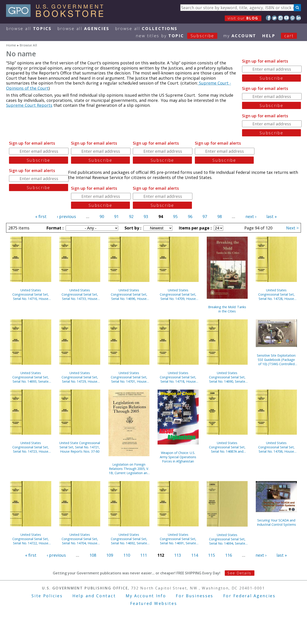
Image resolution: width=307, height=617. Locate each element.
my (239, 35)
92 (131, 216)
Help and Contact (94, 595)
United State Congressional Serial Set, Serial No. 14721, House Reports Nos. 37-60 (79, 447)
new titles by (175, 35)
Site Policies (46, 595)
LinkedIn (298, 17)
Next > (292, 228)
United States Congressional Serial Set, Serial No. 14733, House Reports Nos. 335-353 (80, 294)
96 (190, 216)
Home (11, 45)
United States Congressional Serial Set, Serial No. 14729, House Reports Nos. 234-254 (80, 377)
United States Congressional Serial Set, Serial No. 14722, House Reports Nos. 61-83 (30, 538)
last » (271, 216)
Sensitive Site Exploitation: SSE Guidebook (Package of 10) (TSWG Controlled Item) (276, 359)
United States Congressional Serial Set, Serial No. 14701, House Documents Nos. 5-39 (129, 377)
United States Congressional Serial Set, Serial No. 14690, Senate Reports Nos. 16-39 (227, 377)
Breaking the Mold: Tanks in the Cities (227, 309)
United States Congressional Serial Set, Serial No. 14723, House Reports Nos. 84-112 (30, 447)
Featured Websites (153, 603)
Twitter (274, 17)
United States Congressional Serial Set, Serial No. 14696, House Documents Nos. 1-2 (129, 294)
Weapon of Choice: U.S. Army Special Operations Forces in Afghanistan (178, 457)
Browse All (28, 28)
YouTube (286, 17)
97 (204, 216)
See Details (239, 573)
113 (177, 555)
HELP (268, 35)
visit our (243, 18)
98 (219, 216)
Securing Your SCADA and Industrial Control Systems (276, 522)
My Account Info (146, 595)
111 (143, 555)
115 (211, 555)
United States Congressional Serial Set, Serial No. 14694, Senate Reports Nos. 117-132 (227, 539)
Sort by (132, 228)
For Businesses (194, 595)
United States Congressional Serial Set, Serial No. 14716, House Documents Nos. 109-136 (30, 294)
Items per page (195, 228)
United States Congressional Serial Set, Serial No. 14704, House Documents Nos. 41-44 (80, 538)
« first (41, 216)
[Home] (56, 15)
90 (102, 216)
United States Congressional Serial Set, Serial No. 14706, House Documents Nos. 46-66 (276, 447)
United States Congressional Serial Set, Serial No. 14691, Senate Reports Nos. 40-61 (178, 538)
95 (175, 216)
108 (92, 555)
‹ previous (66, 216)
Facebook (268, 17)
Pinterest (292, 17)
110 (126, 555)
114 (194, 555)
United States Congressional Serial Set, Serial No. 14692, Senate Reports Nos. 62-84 (129, 538)
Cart (289, 35)
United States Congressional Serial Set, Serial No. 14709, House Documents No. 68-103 (178, 294)
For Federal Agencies (249, 595)
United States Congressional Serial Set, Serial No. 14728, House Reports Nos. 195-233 (276, 294)
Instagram (280, 17)
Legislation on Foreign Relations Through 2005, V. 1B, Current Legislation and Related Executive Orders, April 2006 (129, 468)
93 (146, 216)
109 (109, 555)
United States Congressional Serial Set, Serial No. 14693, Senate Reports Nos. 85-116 (30, 377)
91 (116, 216)
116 (228, 555)
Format (54, 228)
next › (250, 216)
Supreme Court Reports (29, 105)
